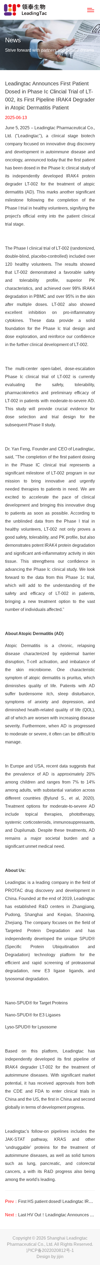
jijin (60, 1256)
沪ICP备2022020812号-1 (50, 1250)
